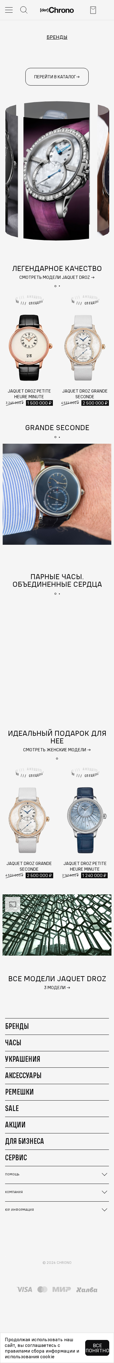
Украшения (22, 1059)
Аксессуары (23, 1075)
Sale (12, 1108)
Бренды (57, 37)
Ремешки (19, 1091)
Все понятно (97, 1348)
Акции (15, 1124)
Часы (13, 1042)
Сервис (16, 1157)
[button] (55, 286)
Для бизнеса (24, 1141)
